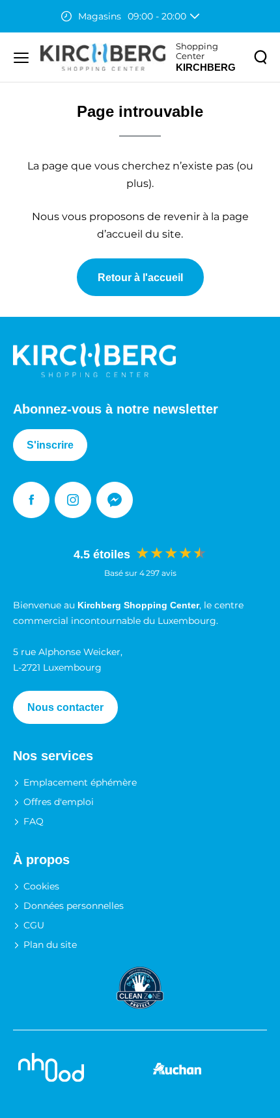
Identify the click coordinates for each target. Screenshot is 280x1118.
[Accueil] (102, 56)
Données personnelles (73, 906)
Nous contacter (65, 707)
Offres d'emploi (58, 802)
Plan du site (50, 944)
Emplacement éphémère (80, 782)
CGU (33, 925)
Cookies (41, 886)
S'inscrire (50, 445)
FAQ (33, 821)
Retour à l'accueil (140, 277)
